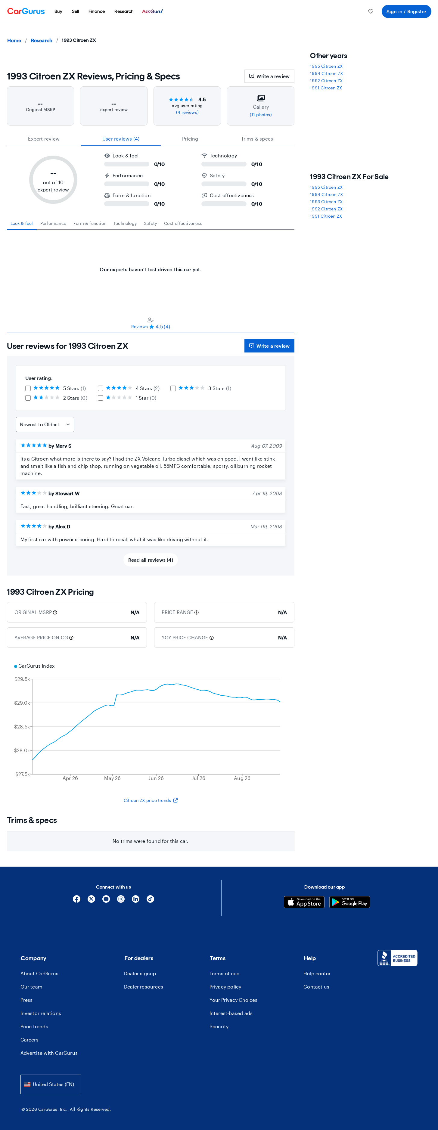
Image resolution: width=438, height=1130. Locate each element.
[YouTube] (106, 901)
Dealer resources (143, 986)
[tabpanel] (151, 266)
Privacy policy (225, 986)
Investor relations (40, 1013)
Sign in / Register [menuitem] (407, 11)
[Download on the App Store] (304, 903)
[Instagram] (121, 901)
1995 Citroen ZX (326, 66)
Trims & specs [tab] (257, 138)
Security (219, 1026)
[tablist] (151, 139)
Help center (317, 973)
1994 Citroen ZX (326, 73)
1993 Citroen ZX (326, 201)
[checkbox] (28, 388)
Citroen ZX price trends (147, 800)
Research (42, 40)
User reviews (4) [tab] (120, 138)
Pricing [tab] (190, 138)
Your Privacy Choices (233, 1000)
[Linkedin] (135, 901)
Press (26, 1000)
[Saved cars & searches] (371, 11)
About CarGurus (39, 973)
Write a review (273, 76)
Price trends (34, 1026)
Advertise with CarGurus (49, 1053)
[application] (151, 722)
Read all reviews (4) (150, 560)
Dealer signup (140, 973)
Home (14, 40)
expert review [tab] (44, 138)
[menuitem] (58, 11)
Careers (29, 1039)
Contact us (316, 986)
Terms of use (224, 973)
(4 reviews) (187, 112)
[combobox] (50, 1084)
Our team (31, 986)
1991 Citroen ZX (326, 87)
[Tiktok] (150, 901)
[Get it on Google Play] (349, 903)
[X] (91, 901)
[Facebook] (76, 901)
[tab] (22, 223)
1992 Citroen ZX (326, 80)
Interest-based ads (231, 1013)
